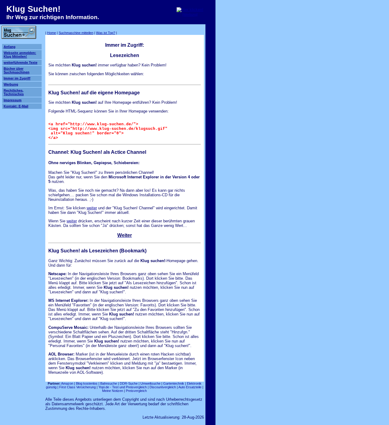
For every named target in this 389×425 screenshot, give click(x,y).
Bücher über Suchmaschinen (16, 70)
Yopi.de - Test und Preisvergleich (122, 387)
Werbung (11, 84)
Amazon (67, 383)
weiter (92, 208)
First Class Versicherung (77, 387)
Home (51, 33)
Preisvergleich (136, 391)
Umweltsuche (150, 383)
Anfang (9, 47)
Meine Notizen (112, 391)
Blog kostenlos (87, 383)
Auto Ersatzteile (189, 387)
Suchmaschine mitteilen (76, 33)
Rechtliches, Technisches (14, 92)
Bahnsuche (108, 383)
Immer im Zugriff (17, 78)
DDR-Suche (129, 383)
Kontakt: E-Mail (16, 106)
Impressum (13, 100)
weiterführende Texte (20, 62)
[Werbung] (190, 14)
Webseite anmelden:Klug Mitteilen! (20, 54)
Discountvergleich (163, 387)
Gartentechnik (173, 383)
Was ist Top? (105, 33)
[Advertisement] (256, 54)
